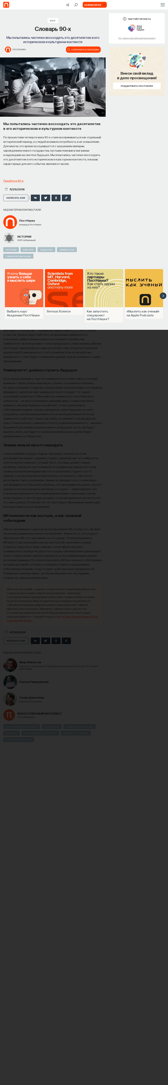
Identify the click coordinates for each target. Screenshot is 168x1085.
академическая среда (79, 726)
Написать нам (15, 198)
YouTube (65, 616)
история (24, 236)
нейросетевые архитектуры (40, 733)
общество (46, 249)
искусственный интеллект (39, 713)
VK (20, 620)
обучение (11, 733)
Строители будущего (19, 739)
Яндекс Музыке (81, 616)
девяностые (66, 249)
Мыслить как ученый (75, 733)
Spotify (28, 620)
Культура (28, 249)
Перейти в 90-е (13, 180)
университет (51, 726)
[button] (163, 295)
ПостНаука (19, 49)
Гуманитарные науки (18, 256)
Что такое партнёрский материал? (137, 38)
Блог (53, 20)
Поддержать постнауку (137, 85)
